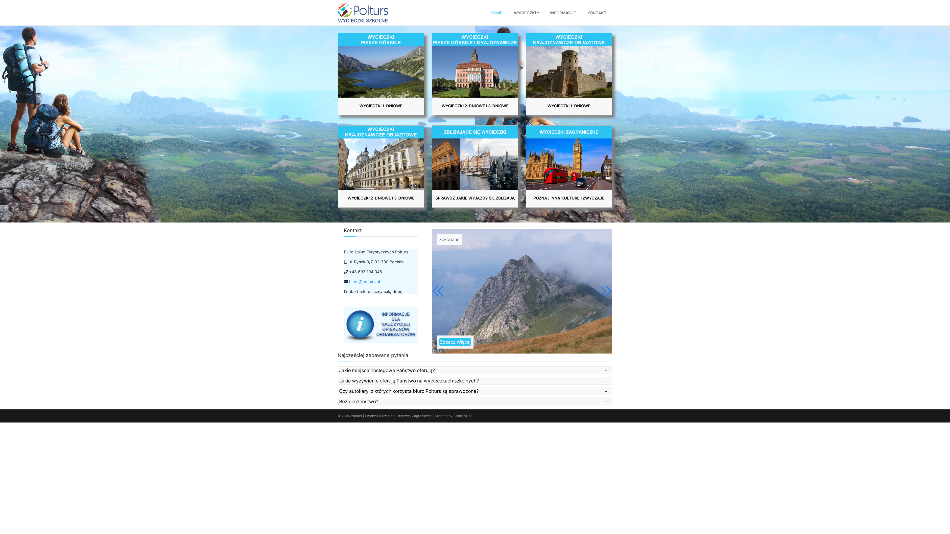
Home (496, 12)
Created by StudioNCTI (453, 416)
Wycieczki (525, 12)
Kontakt (597, 12)
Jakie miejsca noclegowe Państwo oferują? (387, 370)
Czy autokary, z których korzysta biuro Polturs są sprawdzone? (409, 391)
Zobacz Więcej (455, 342)
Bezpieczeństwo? (358, 401)
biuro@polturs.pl (364, 281)
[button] (605, 291)
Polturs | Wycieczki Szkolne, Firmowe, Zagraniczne (391, 416)
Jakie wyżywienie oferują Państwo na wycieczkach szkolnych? (409, 380)
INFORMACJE (563, 12)
